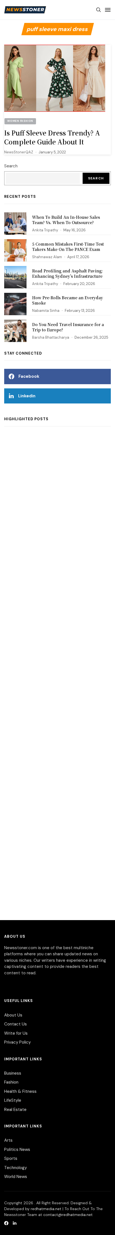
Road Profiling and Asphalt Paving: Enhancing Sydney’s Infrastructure (67, 273)
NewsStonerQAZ (18, 152)
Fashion (11, 1082)
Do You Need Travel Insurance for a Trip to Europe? (68, 327)
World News (15, 1176)
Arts (8, 1140)
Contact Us (15, 1024)
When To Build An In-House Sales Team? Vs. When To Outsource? (66, 219)
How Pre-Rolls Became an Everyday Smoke (67, 300)
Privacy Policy (17, 1042)
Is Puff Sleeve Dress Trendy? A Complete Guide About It (52, 137)
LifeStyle (12, 1100)
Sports (10, 1158)
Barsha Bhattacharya (50, 337)
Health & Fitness (20, 1091)
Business (12, 1073)
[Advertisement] (57, 677)
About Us (13, 1015)
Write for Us (16, 1033)
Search (11, 166)
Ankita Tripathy (45, 230)
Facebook (28, 376)
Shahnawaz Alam (47, 257)
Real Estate (15, 1109)
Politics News (17, 1149)
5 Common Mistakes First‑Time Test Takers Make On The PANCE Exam (68, 246)
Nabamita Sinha (45, 310)
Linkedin (26, 396)
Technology (15, 1167)
